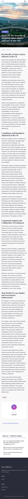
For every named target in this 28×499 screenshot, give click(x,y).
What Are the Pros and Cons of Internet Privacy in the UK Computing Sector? (13, 448)
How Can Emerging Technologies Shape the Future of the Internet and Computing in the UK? (13, 442)
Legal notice (4, 487)
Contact (3, 489)
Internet (5, 31)
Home (2, 479)
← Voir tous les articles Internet (9, 423)
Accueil (3, 49)
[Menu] (25, 1)
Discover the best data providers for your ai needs (12, 453)
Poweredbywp (6, 467)
